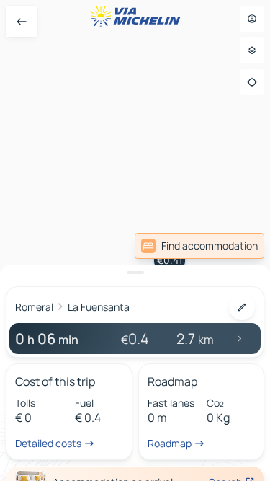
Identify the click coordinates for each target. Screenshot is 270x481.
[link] (199, 246)
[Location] (252, 82)
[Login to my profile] (252, 19)
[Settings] (252, 50)
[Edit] (242, 307)
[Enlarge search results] (135, 273)
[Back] (21, 21)
